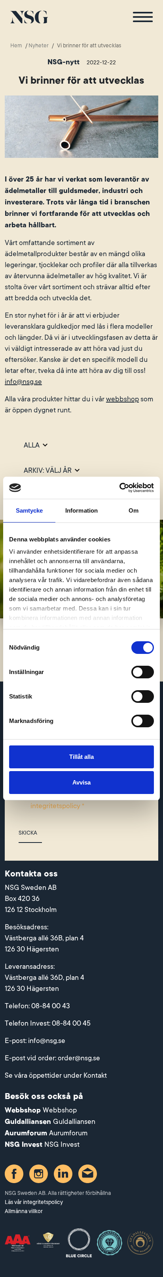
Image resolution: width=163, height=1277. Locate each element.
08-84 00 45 (71, 1023)
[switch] (142, 672)
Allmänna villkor (24, 1211)
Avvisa (81, 782)
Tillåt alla (81, 756)
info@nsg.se (23, 381)
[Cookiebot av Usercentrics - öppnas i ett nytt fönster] (119, 488)
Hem (16, 45)
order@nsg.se (79, 1058)
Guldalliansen (74, 1121)
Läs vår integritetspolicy (34, 1202)
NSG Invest (62, 1144)
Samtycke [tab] (29, 510)
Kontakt (95, 1075)
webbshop (122, 399)
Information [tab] (81, 510)
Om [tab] (133, 510)
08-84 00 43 (50, 1006)
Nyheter (38, 45)
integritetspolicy (55, 805)
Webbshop (60, 1110)
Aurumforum (68, 1133)
